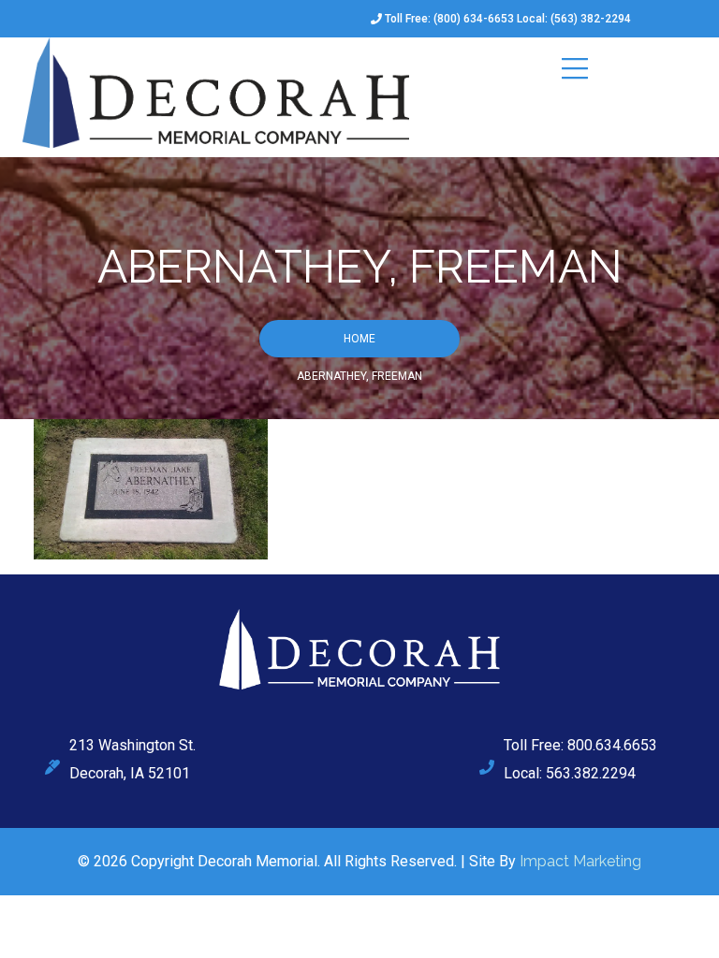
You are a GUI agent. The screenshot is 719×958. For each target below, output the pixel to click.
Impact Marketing (580, 861)
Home (359, 338)
